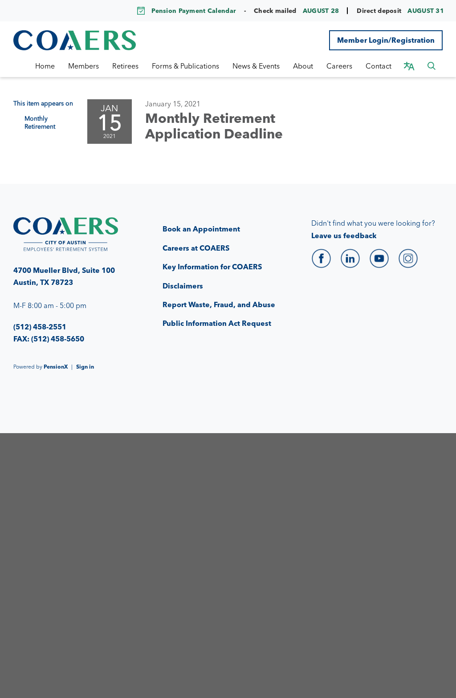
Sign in (85, 366)
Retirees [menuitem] (125, 65)
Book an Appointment (201, 228)
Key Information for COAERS (212, 266)
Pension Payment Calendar (193, 11)
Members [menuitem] (83, 65)
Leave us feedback (344, 235)
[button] (431, 66)
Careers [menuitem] (339, 65)
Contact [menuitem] (378, 65)
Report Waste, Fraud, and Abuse (219, 304)
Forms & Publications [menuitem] (185, 65)
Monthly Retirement (39, 122)
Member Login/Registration (386, 40)
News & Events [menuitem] (256, 65)
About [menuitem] (303, 65)
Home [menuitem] (45, 65)
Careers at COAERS (196, 247)
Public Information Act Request (217, 323)
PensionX (56, 366)
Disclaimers (183, 285)
